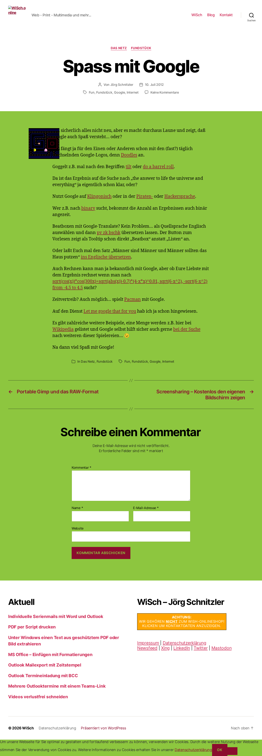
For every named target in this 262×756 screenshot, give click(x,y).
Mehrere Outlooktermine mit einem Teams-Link (56, 686)
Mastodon (221, 648)
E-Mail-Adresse (146, 508)
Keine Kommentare (164, 92)
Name (77, 508)
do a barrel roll (158, 167)
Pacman (132, 299)
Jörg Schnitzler (121, 85)
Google (119, 92)
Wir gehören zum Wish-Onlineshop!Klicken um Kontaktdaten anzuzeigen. (182, 621)
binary (88, 208)
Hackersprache (179, 196)
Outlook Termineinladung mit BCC (43, 675)
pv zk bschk (108, 232)
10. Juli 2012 (154, 85)
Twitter (201, 648)
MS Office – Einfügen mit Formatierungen (50, 654)
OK (219, 750)
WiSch (196, 15)
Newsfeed (147, 648)
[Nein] (232, 751)
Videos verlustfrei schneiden (38, 696)
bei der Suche (186, 329)
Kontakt (226, 15)
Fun (91, 92)
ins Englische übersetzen (106, 257)
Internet (133, 92)
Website (78, 528)
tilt (128, 167)
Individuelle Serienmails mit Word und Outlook (55, 616)
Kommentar (81, 468)
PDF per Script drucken (32, 626)
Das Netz (119, 48)
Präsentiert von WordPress (103, 728)
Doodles (129, 155)
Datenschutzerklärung (184, 642)
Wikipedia (63, 329)
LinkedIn (181, 648)
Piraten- (144, 196)
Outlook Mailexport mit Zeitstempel (44, 665)
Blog (211, 15)
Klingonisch (99, 196)
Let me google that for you (110, 311)
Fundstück (141, 48)
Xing (165, 648)
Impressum (148, 642)
